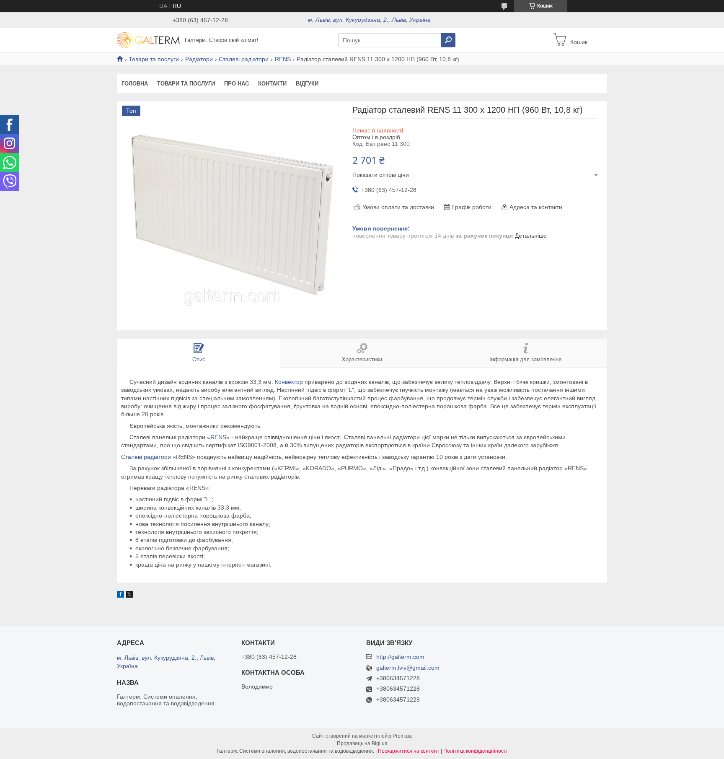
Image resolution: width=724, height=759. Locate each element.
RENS (283, 59)
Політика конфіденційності (475, 751)
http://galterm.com (400, 656)
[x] (129, 595)
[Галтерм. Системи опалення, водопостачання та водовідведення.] (148, 39)
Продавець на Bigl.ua (362, 743)
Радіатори (199, 59)
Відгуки (307, 83)
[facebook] (120, 595)
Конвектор (289, 381)
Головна (135, 83)
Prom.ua (402, 736)
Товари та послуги (154, 59)
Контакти (272, 83)
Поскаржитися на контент (409, 751)
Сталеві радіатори (244, 59)
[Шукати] (448, 40)
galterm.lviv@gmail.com (408, 668)
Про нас (236, 83)
